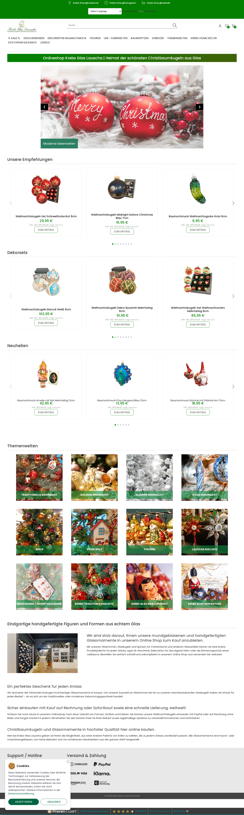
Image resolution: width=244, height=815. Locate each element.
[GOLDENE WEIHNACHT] (94, 477)
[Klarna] (102, 773)
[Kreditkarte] (77, 773)
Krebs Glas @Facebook (85, 2)
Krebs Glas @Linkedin (158, 2)
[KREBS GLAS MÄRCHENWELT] (149, 586)
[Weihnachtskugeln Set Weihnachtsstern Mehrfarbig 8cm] (197, 280)
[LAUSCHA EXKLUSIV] (204, 532)
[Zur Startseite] (22, 26)
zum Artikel (46, 230)
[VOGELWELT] (94, 532)
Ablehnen (53, 802)
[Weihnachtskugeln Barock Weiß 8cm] (46, 282)
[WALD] (39, 532)
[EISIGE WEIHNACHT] (204, 477)
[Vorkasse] (77, 764)
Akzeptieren (23, 802)
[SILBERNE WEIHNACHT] (149, 477)
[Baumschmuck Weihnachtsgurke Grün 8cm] (197, 188)
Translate (150, 11)
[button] (112, 244)
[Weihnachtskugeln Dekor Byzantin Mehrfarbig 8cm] (122, 280)
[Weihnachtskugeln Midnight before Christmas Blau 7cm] (122, 187)
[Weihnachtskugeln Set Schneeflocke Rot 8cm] (46, 188)
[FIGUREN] (149, 532)
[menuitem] (15, 37)
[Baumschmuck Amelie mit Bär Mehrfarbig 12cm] (46, 373)
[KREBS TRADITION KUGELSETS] (94, 586)
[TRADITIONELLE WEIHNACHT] (39, 477)
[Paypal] (102, 764)
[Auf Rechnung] (102, 782)
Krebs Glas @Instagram (123, 2)
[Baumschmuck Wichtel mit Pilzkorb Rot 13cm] (197, 373)
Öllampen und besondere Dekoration (70, 143)
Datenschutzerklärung (21, 793)
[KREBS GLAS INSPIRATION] (204, 586)
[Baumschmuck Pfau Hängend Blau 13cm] (122, 373)
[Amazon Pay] (77, 782)
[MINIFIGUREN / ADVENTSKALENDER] (39, 586)
